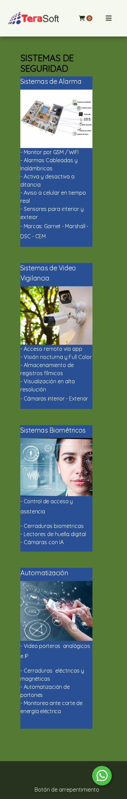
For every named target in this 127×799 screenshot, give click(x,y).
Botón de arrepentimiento (67, 789)
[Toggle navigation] (108, 18)
